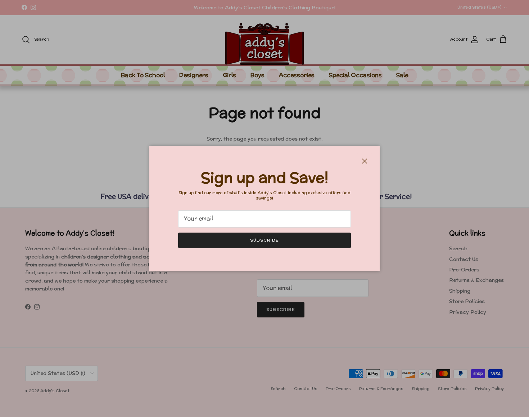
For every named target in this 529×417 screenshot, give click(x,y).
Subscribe (264, 240)
